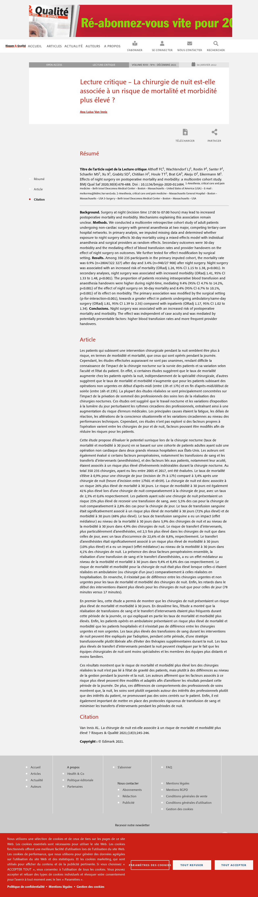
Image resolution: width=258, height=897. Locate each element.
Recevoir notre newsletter (132, 825)
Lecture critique (104, 65)
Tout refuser (191, 865)
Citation (39, 199)
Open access (54, 65)
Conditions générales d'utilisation (189, 803)
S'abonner (135, 50)
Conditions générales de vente (186, 796)
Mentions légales (60, 887)
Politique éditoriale (80, 780)
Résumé (39, 179)
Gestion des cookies (90, 887)
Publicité (128, 803)
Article (38, 189)
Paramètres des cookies (150, 865)
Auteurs (93, 46)
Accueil (35, 46)
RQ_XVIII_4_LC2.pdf (185, 135)
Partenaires (75, 786)
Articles (36, 774)
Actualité (73, 46)
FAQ (169, 767)
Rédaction (129, 796)
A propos (112, 46)
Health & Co (75, 774)
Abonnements (132, 790)
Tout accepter (234, 865)
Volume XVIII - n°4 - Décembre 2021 (154, 65)
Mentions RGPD (177, 790)
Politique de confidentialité (26, 887)
